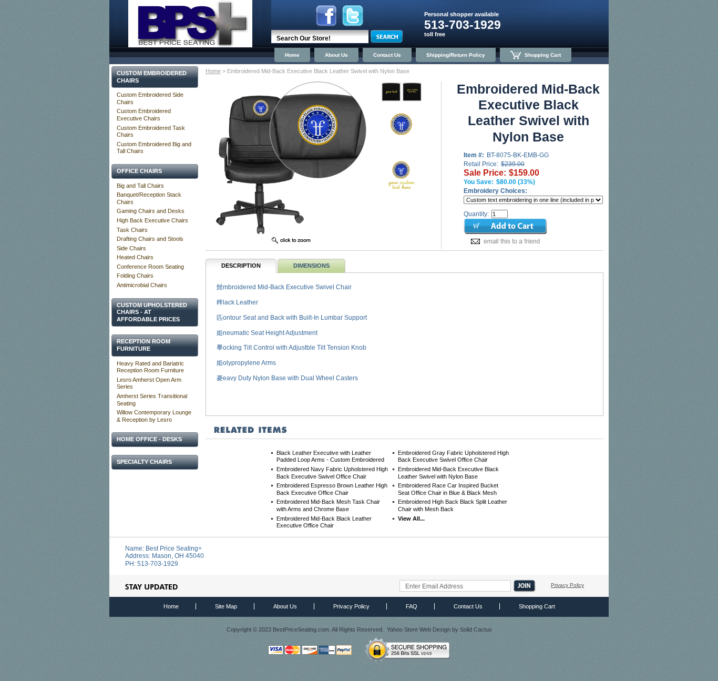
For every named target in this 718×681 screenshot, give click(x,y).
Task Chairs (132, 230)
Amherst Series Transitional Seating (152, 399)
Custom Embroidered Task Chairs (151, 131)
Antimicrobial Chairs (142, 285)
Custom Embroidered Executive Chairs (144, 114)
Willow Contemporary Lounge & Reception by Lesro (154, 416)
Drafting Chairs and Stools (150, 239)
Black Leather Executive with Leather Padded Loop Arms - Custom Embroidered (330, 456)
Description (241, 265)
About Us (336, 55)
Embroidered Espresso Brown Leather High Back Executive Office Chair (331, 489)
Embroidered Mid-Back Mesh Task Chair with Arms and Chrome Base (328, 505)
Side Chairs (131, 248)
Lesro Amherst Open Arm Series (149, 383)
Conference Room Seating (150, 266)
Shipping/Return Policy (455, 55)
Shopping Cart (543, 55)
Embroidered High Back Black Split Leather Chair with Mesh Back (452, 505)
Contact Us (387, 55)
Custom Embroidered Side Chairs (150, 98)
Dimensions (311, 265)
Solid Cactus (476, 629)
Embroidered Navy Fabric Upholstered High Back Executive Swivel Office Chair (332, 473)
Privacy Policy (567, 585)
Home (292, 55)
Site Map (226, 606)
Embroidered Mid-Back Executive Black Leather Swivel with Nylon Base (448, 473)
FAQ (411, 606)
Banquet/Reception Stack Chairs (149, 198)
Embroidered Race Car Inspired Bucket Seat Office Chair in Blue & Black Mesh (448, 489)
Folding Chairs (135, 275)
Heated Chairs (135, 257)
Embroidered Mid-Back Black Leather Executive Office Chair (324, 522)
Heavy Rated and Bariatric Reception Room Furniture (150, 367)
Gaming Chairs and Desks (150, 211)
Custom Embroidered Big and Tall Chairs (154, 148)
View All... (411, 518)
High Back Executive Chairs (152, 220)
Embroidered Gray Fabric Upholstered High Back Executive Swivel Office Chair (453, 456)
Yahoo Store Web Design (418, 629)
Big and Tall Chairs (140, 185)
